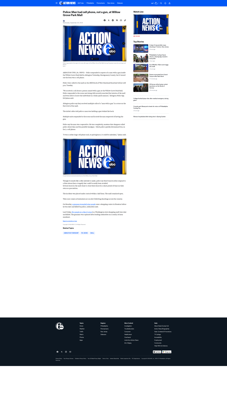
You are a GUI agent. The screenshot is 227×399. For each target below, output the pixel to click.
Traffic (81, 331)
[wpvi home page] (60, 326)
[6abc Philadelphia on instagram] (66, 352)
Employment (158, 340)
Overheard (127, 337)
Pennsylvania (101, 3)
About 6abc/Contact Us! (161, 326)
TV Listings (157, 334)
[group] (95, 59)
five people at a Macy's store (82, 212)
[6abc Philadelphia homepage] (67, 3)
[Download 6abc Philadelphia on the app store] (157, 351)
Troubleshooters (129, 329)
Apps (81, 340)
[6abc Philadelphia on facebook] (57, 352)
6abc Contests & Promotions (162, 331)
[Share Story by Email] (120, 20)
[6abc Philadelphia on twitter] (61, 352)
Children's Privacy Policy (80, 358)
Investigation (128, 326)
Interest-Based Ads (114, 358)
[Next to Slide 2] (123, 43)
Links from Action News (131, 340)
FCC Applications (136, 358)
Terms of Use (105, 358)
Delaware (120, 3)
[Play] (151, 24)
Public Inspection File (125, 358)
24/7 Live (81, 3)
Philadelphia (90, 3)
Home (81, 326)
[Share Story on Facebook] (104, 20)
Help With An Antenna (161, 346)
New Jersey (110, 3)
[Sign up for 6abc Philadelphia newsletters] (70, 352)
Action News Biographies (161, 329)
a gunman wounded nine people (84, 204)
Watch (81, 334)
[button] (56, 3)
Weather (82, 329)
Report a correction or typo (70, 221)
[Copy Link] (125, 20)
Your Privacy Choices (68, 358)
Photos (82, 337)
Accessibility (158, 337)
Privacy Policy (59, 358)
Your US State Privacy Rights (94, 358)
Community (157, 343)
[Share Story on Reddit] (112, 20)
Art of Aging (127, 343)
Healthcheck (128, 334)
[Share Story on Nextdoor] (116, 20)
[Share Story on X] (108, 20)
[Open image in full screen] (124, 28)
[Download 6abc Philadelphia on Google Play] (166, 351)
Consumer (127, 331)
